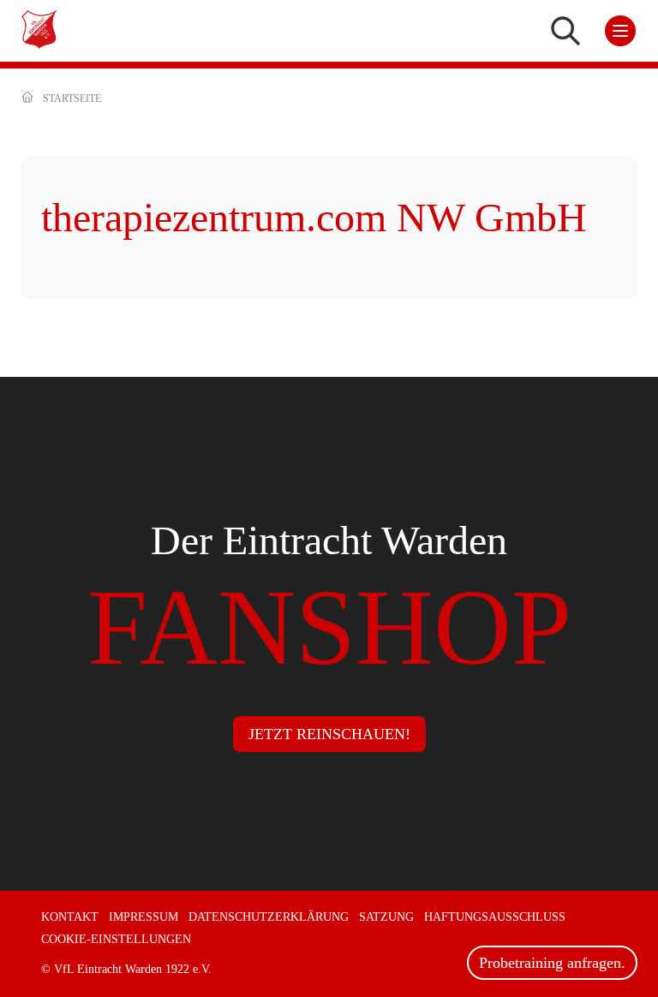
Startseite (72, 98)
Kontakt (70, 916)
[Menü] (620, 31)
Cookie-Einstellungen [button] (116, 939)
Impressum (143, 916)
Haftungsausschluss (494, 916)
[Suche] (565, 31)
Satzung (386, 916)
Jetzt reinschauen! (329, 734)
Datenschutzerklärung (268, 916)
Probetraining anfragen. (552, 962)
